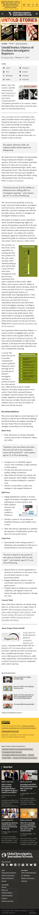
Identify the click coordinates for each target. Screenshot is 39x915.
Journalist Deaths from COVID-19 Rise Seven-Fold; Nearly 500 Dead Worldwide (10, 826)
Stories (4, 43)
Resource (5, 890)
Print (7, 72)
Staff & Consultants (8, 875)
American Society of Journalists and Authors (17, 749)
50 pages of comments (15, 181)
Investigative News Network (20, 612)
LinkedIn (25, 72)
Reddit (8, 79)
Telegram (25, 75)
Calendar (24, 881)
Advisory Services (7, 901)
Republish (25, 79)
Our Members (25, 875)
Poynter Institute (8, 615)
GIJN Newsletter (7, 895)
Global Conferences (28, 878)
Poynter (31, 755)
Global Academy (7, 893)
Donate (4, 881)
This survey (6, 117)
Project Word (9, 57)
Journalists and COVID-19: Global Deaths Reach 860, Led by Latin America (28, 787)
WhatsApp (9, 75)
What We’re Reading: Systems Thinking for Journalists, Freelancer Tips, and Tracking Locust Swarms (28, 827)
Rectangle (32, 913)
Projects (4, 898)
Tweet (8, 68)
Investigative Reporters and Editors (14, 755)
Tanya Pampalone (27, 833)
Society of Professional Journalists (25, 758)
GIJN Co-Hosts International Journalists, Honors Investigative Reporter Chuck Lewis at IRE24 (10, 788)
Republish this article (11, 731)
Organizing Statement (9, 873)
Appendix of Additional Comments (20, 338)
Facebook (25, 68)
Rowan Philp (25, 793)
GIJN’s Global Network (28, 873)
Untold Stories (10, 93)
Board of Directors (8, 878)
